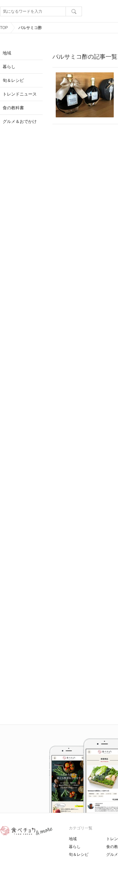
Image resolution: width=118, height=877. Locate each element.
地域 (73, 839)
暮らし (75, 846)
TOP (4, 27)
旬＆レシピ (78, 854)
